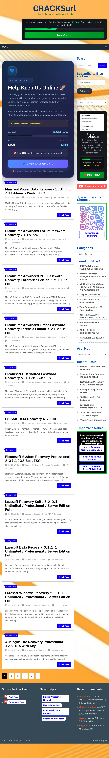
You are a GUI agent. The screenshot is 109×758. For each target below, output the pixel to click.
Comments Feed (16, 702)
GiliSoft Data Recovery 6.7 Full (30, 419)
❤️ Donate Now (92, 174)
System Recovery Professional (48, 465)
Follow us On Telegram (92, 234)
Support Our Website (89, 294)
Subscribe (84, 91)
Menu (5, 47)
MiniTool (28, 197)
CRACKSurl (54, 8)
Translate (98, 106)
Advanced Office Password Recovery (41, 337)
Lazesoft (28, 514)
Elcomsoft (62, 239)
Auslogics (29, 650)
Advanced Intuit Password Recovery (41, 239)
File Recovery (40, 650)
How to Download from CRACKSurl (92, 468)
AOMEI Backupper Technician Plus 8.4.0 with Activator (92, 710)
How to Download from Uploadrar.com (91, 448)
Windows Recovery (41, 605)
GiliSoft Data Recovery (42, 423)
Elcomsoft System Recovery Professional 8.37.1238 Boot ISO (37, 458)
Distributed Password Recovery (39, 382)
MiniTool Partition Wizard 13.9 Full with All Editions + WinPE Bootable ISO (92, 287)
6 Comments (63, 197)
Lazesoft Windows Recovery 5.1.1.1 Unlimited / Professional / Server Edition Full (37, 597)
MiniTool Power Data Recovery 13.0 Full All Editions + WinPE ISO (38, 191)
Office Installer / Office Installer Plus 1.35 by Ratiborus (92, 699)
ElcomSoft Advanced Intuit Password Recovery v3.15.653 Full (35, 233)
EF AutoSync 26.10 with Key (92, 420)
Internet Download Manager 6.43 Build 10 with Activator (92, 276)
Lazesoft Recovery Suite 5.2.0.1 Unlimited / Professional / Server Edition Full (37, 505)
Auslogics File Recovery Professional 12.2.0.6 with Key (34, 644)
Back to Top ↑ (100, 740)
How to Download (51, 705)
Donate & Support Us (38, 163)
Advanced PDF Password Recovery (40, 288)
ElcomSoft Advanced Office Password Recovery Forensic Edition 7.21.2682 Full (35, 329)
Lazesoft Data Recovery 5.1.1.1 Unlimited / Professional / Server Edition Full (37, 551)
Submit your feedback (53, 718)
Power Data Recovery (42, 197)
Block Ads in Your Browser (91, 458)
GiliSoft (28, 423)
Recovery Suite (40, 514)
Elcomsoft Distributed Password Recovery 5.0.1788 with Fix (30, 376)
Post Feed (13, 697)
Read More (64, 215)
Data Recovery (31, 559)
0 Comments (14, 243)
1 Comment (57, 514)
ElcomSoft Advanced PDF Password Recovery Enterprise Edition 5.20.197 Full (36, 280)
